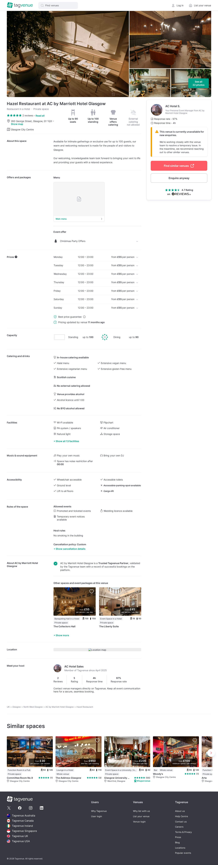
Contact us (181, 821)
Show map (17, 124)
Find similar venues (176, 165)
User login (96, 816)
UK (8, 707)
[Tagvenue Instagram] (30, 808)
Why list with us (141, 811)
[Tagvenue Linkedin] (41, 808)
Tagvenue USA (21, 841)
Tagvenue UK (20, 836)
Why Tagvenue (99, 811)
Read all (40, 115)
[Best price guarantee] (84, 316)
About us (180, 811)
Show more (62, 635)
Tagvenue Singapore (24, 831)
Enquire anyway (179, 178)
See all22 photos (199, 83)
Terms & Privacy (183, 832)
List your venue (141, 816)
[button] (58, 5)
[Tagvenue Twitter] (9, 808)
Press (178, 837)
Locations (180, 848)
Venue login (139, 821)
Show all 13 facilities (67, 441)
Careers (179, 827)
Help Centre (181, 816)
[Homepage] (20, 5)
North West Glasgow (33, 707)
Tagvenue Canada (23, 820)
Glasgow (16, 707)
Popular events (183, 853)
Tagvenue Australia (23, 815)
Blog (177, 842)
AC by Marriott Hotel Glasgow (59, 707)
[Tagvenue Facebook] (19, 808)
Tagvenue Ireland (22, 825)
